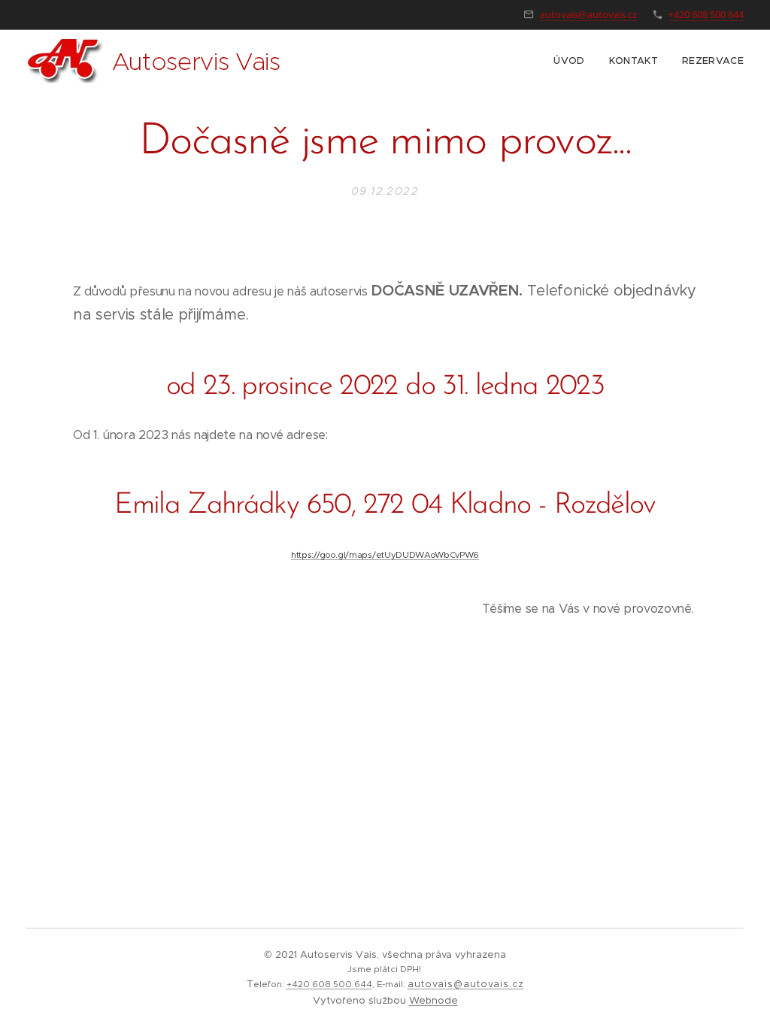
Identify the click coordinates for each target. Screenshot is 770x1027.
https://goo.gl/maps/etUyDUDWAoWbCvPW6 (385, 555)
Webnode (433, 1000)
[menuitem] (573, 61)
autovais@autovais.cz (588, 14)
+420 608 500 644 (706, 14)
